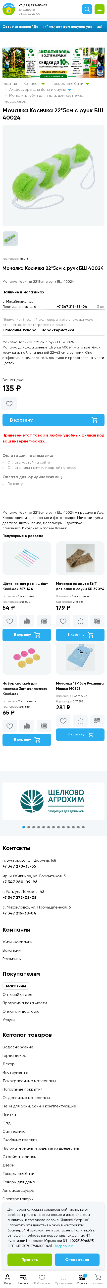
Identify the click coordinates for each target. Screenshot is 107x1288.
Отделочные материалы (26, 1097)
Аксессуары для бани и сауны (38, 89)
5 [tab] (43, 827)
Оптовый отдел (17, 994)
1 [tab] (23, 827)
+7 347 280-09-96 (20, 882)
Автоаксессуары (18, 1190)
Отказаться (77, 1259)
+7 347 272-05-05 (19, 897)
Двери (8, 1165)
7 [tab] (53, 827)
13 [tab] (83, 827)
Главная (9, 83)
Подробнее (63, 1246)
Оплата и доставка (21, 1011)
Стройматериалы (19, 1156)
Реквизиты (11, 958)
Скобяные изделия (19, 1139)
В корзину (21, 420)
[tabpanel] (53, 801)
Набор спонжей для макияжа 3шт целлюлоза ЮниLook (25, 688)
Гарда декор (14, 1055)
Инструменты (15, 1072)
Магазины (16, 986)
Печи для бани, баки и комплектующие (39, 1106)
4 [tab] (38, 827)
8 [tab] (58, 827)
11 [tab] (73, 827)
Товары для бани (68, 83)
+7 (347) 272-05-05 (33, 5)
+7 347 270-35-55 (19, 866)
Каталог (32, 83)
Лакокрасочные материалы (29, 1080)
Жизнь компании (17, 942)
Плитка (9, 1114)
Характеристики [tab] (58, 330)
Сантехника (14, 1131)
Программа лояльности (24, 1003)
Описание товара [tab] (19, 330)
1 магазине (18, 596)
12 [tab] (78, 827)
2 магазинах (19, 701)
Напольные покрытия (22, 1089)
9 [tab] (63, 827)
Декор (8, 1064)
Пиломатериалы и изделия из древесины (41, 1148)
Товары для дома (18, 1182)
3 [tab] (33, 827)
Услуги (8, 1019)
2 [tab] (28, 827)
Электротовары (17, 1198)
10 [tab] (68, 827)
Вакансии (11, 950)
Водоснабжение (17, 1047)
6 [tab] (48, 827)
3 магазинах (72, 596)
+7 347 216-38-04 (72, 307)
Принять (30, 1259)
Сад (6, 1123)
